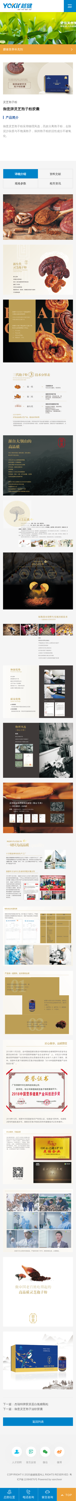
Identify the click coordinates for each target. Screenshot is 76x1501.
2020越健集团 (32, 1474)
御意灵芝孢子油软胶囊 (28, 1409)
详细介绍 (20, 174)
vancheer (57, 1479)
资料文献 (55, 174)
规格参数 (20, 183)
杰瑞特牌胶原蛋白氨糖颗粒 (31, 1404)
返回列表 (38, 1421)
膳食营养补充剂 (13, 49)
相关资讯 (55, 183)
